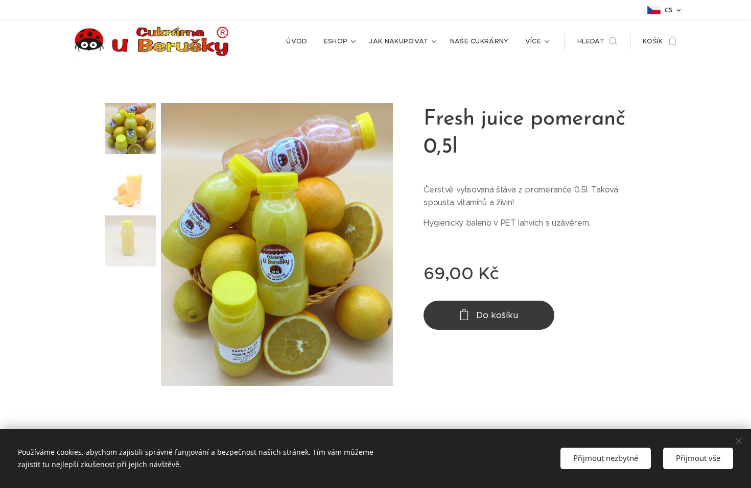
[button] (597, 41)
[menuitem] (299, 41)
